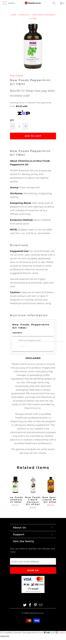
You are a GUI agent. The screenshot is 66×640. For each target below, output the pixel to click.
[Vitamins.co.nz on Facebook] (30, 605)
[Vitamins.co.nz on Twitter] (25, 605)
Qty (12, 120)
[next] (53, 492)
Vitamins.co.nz (36, 613)
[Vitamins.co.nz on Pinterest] (35, 605)
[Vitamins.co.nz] (33, 3)
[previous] (13, 492)
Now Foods (16, 75)
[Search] (55, 3)
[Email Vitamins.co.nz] (41, 605)
